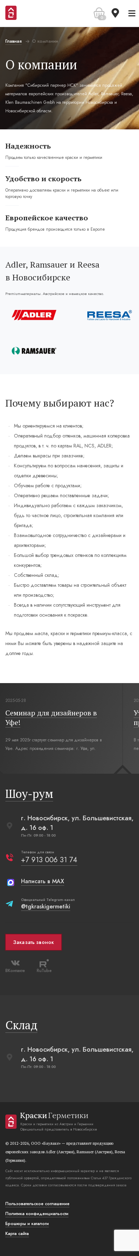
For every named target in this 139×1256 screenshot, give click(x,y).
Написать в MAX (42, 881)
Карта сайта (17, 1233)
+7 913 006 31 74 (49, 860)
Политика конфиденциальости (36, 1214)
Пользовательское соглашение (37, 1204)
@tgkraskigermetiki (45, 906)
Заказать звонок (33, 942)
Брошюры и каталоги (27, 1223)
